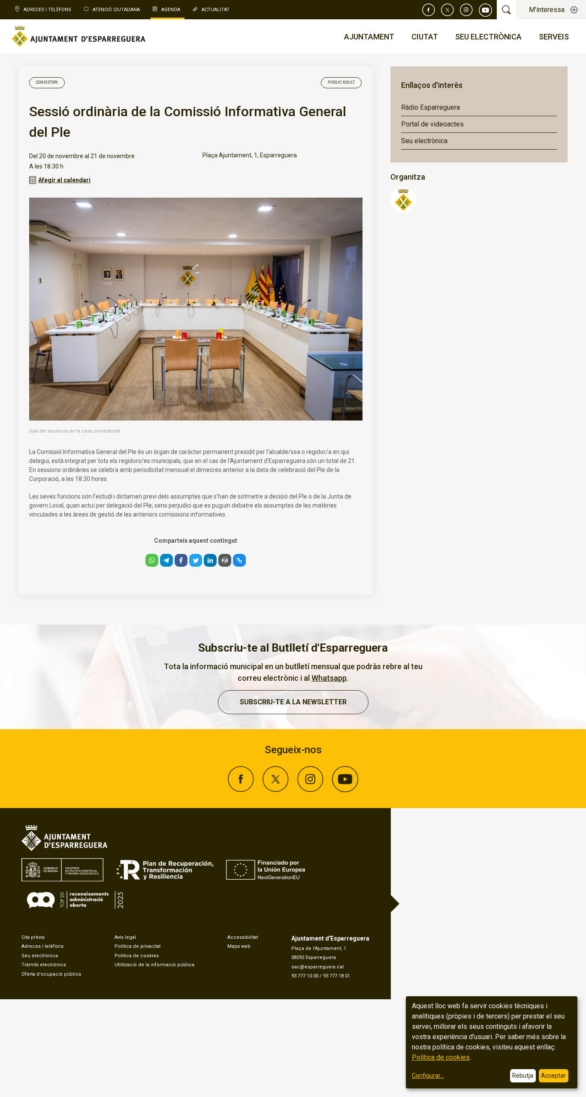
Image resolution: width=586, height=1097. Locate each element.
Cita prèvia (33, 937)
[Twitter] (447, 9)
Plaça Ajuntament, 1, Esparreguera (249, 155)
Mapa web (239, 946)
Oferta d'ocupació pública (51, 974)
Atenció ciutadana (116, 9)
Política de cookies (137, 956)
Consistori (47, 82)
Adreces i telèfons (42, 946)
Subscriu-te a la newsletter (293, 702)
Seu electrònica (424, 141)
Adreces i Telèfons (47, 9)
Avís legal (125, 937)
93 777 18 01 (336, 976)
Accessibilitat (242, 937)
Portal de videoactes (432, 124)
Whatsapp (329, 677)
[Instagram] (466, 9)
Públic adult (341, 82)
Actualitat (216, 9)
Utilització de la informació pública (154, 965)
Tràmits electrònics (43, 965)
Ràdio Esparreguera (430, 107)
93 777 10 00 (304, 976)
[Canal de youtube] (485, 9)
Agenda (170, 9)
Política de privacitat (137, 946)
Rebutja (522, 1075)
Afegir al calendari (64, 180)
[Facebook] (428, 9)
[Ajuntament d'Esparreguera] (403, 210)
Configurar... (428, 1075)
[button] (151, 560)
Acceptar (553, 1075)
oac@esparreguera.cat (317, 967)
